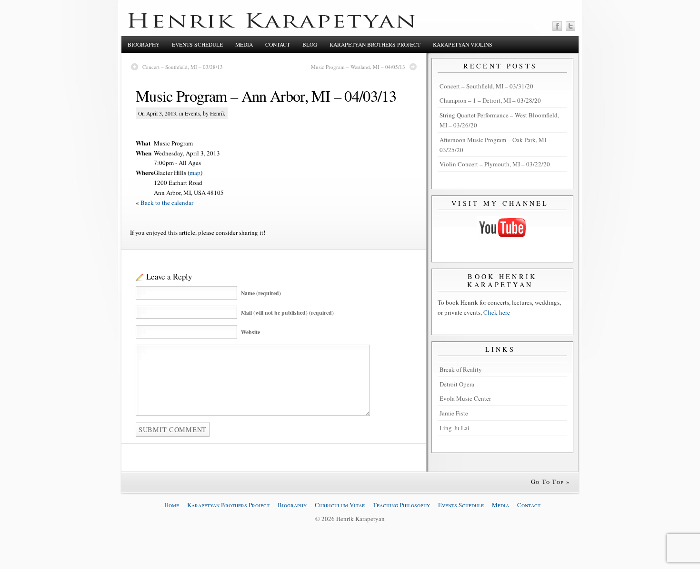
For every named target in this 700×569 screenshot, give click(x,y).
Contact (277, 44)
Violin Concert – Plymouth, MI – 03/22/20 (495, 164)
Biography (144, 44)
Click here (496, 312)
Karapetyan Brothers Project (375, 44)
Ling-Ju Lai (455, 428)
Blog (309, 44)
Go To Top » (550, 481)
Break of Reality (461, 369)
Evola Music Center (465, 398)
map (195, 172)
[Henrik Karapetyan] (271, 25)
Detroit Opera (457, 384)
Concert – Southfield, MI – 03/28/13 (182, 66)
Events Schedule (197, 44)
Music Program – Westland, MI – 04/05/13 (358, 66)
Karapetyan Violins (462, 44)
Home (171, 505)
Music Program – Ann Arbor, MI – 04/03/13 (266, 96)
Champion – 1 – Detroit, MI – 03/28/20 (490, 100)
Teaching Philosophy (401, 505)
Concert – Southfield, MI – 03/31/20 (486, 86)
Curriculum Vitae (340, 505)
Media (244, 44)
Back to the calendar (166, 202)
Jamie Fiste (454, 413)
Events (192, 113)
